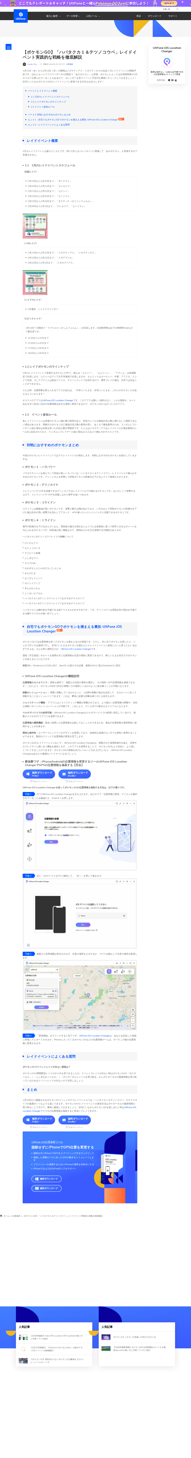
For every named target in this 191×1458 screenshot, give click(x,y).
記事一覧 (166, 9)
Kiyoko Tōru (32, 64)
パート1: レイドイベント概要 (42, 90)
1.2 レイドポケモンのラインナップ (48, 101)
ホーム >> (7, 1216)
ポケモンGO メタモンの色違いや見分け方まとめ (134, 1337)
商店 (138, 16)
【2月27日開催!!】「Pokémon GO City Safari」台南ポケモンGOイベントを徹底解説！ (56, 1349)
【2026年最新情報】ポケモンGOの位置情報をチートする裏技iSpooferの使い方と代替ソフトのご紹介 (139, 1348)
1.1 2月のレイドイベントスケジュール (50, 96)
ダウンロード (154, 16)
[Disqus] (95, 1261)
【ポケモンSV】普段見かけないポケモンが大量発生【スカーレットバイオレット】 (57, 1360)
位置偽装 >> (17, 1216)
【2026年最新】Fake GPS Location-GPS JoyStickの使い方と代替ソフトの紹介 (56, 1337)
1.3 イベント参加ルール (43, 106)
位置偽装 (69, 64)
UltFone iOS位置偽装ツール (47, 1142)
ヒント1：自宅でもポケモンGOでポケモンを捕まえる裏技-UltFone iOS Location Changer (73, 119)
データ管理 (72, 16)
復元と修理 (52, 16)
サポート (172, 16)
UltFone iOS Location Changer (58, 400)
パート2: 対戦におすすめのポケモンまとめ (49, 114)
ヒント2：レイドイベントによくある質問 (49, 124)
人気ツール (92, 16)
